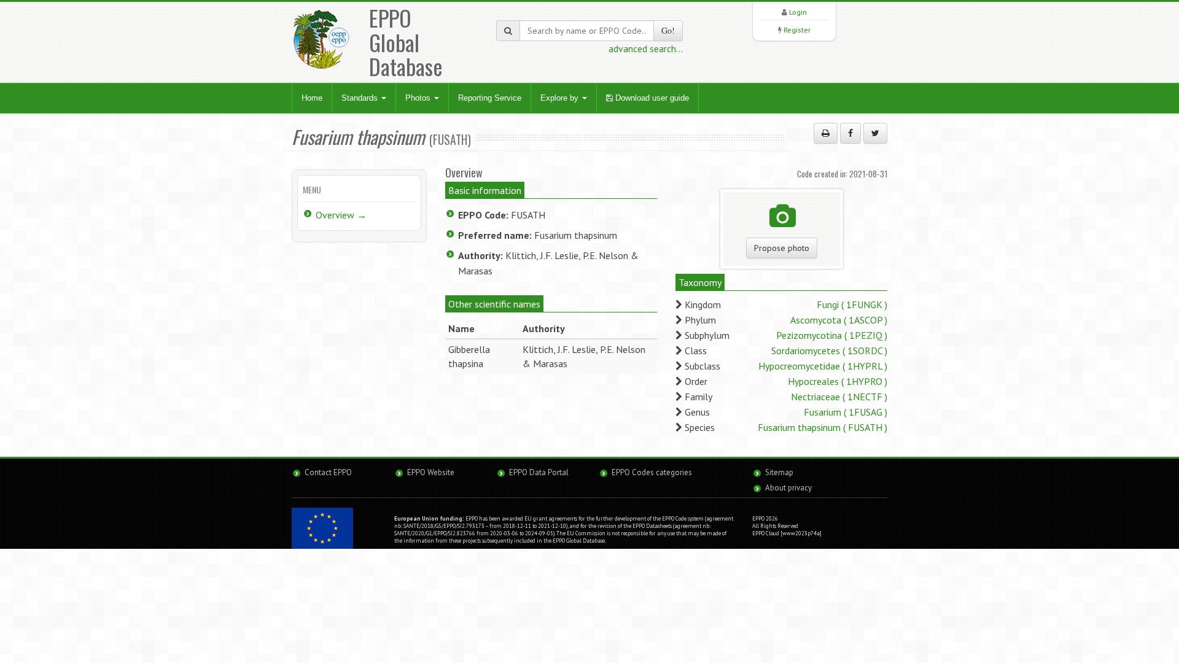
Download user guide (651, 98)
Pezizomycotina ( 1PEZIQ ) (831, 335)
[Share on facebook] (850, 133)
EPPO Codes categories (652, 472)
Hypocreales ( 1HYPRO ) (837, 381)
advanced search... (646, 48)
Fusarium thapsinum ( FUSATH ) (822, 427)
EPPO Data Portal (539, 472)
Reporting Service (489, 98)
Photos (419, 98)
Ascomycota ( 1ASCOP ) (838, 320)
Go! (668, 30)
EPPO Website (430, 472)
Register (797, 29)
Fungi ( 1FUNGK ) (852, 304)
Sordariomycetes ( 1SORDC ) (829, 350)
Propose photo (781, 248)
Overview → (341, 215)
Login (798, 12)
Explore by (560, 98)
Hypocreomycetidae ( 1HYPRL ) (822, 366)
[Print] (826, 133)
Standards (360, 98)
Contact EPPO (328, 472)
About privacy (788, 488)
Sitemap (779, 472)
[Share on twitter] (875, 133)
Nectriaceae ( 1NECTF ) (839, 396)
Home (312, 98)
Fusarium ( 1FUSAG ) (845, 412)
